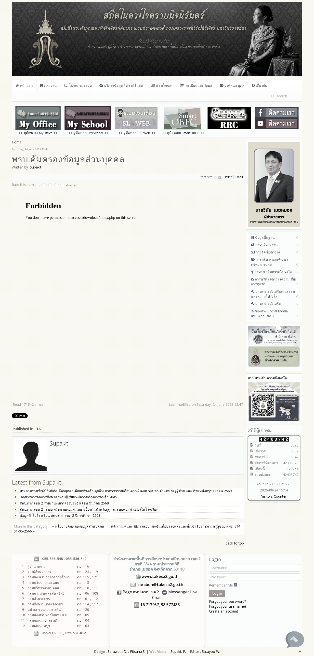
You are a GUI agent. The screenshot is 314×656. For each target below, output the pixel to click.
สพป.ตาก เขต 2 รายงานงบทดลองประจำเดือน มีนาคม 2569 (64, 503)
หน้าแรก (26, 85)
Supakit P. (178, 651)
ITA (38, 428)
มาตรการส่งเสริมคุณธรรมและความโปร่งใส (273, 294)
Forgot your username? (227, 606)
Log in (217, 593)
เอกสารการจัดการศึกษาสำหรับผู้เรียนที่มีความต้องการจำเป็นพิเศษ (69, 497)
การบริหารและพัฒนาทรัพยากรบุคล (269, 262)
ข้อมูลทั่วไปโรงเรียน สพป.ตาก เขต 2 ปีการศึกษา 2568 (60, 515)
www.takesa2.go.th (160, 576)
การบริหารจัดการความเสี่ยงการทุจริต (274, 281)
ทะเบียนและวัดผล (198, 85)
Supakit (35, 167)
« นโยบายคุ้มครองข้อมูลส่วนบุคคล (78, 526)
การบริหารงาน (266, 244)
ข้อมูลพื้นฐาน (264, 237)
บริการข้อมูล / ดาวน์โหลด (123, 85)
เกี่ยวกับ (261, 85)
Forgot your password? (227, 601)
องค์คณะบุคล (233, 85)
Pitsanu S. (138, 651)
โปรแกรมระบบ (80, 85)
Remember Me (221, 585)
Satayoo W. (211, 651)
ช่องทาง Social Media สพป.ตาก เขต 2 (269, 313)
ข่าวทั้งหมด (163, 85)
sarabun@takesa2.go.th (160, 584)
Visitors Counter (274, 496)
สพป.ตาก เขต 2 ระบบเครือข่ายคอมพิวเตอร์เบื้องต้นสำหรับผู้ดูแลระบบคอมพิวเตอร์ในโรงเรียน (89, 509)
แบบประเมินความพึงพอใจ (267, 378)
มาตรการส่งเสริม (267, 303)
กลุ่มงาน (50, 85)
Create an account (223, 611)
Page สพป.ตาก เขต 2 (141, 592)
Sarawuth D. (117, 651)
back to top (235, 543)
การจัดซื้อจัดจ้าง (267, 252)
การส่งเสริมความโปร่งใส (272, 271)
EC (183, 133)
